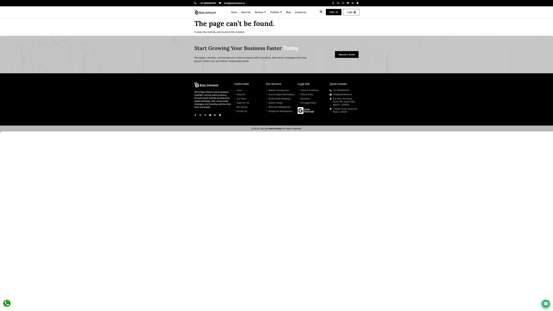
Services (259, 12)
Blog (288, 12)
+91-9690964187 (207, 3)
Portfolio (274, 12)
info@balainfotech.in (234, 3)
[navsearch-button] (321, 12)
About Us (245, 12)
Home (234, 12)
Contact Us (300, 12)
